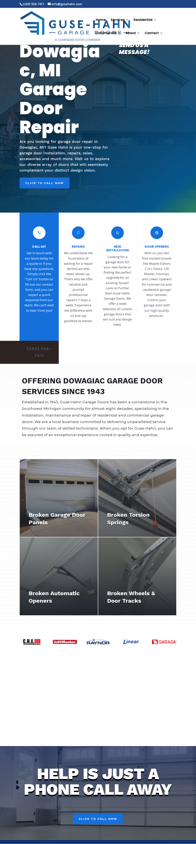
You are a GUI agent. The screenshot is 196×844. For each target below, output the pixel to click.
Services (118, 20)
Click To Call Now (44, 183)
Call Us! (39, 246)
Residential (143, 20)
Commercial (106, 33)
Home (101, 20)
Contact (152, 33)
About (131, 33)
